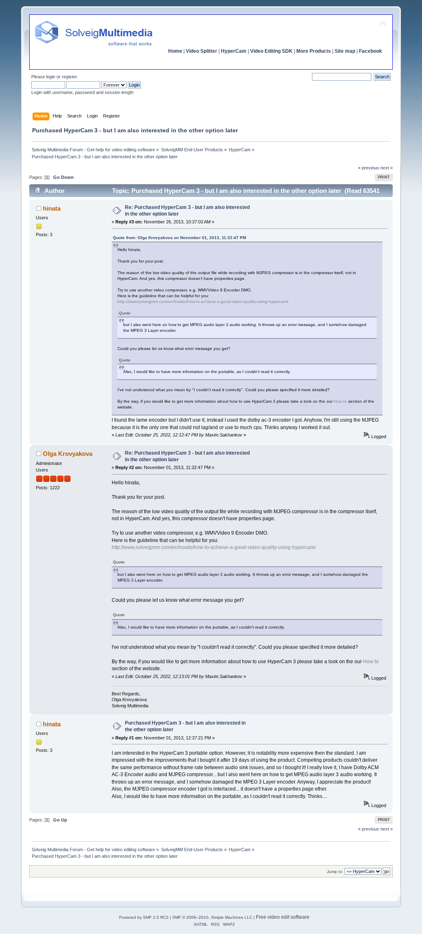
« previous (368, 167)
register (69, 76)
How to (340, 401)
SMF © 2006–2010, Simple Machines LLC (212, 917)
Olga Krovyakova (67, 453)
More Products (313, 51)
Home (175, 51)
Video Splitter (201, 51)
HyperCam (233, 51)
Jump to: (335, 871)
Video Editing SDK (271, 51)
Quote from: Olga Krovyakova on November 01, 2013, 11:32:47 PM (179, 237)
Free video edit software (282, 917)
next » (386, 167)
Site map (345, 51)
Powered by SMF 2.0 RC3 (144, 917)
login (50, 76)
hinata (52, 208)
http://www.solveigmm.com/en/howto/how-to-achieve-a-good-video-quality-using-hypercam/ (202, 301)
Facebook (370, 51)
